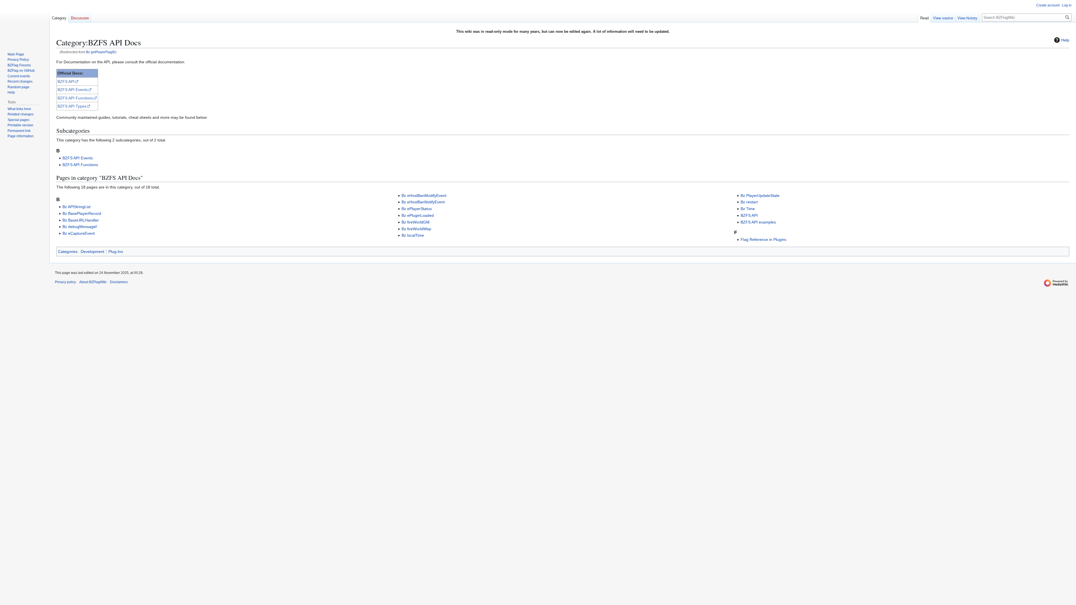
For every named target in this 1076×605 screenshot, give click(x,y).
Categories (67, 251)
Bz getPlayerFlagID (100, 52)
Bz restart (749, 202)
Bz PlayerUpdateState (760, 195)
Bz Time (748, 208)
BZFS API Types (71, 106)
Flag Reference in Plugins (763, 239)
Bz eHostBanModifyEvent (424, 195)
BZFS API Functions (75, 98)
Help (1065, 40)
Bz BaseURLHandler (80, 220)
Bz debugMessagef (79, 226)
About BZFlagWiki (92, 282)
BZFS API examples (758, 222)
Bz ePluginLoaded (418, 215)
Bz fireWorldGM (416, 222)
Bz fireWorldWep (416, 229)
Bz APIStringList (76, 206)
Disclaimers (119, 282)
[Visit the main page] (24, 22)
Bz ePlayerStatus (417, 208)
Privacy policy (65, 282)
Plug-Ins (115, 251)
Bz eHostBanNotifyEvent (423, 202)
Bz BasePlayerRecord (81, 213)
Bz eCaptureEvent (78, 233)
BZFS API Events (72, 89)
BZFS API (66, 81)
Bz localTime (413, 235)
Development (92, 251)
